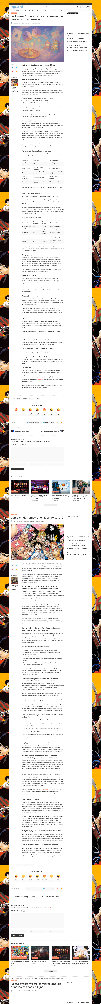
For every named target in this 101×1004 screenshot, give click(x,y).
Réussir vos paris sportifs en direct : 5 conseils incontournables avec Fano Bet (61, 497)
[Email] (16, 71)
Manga (13, 956)
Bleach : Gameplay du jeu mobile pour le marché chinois (14, 89)
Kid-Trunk (21, 23)
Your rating (13, 444)
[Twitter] (16, 67)
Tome (32, 864)
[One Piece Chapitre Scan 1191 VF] (40, 953)
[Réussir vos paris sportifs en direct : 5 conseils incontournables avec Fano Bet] (61, 487)
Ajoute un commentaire (35, 23)
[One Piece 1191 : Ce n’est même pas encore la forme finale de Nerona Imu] (81, 953)
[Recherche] (89, 7)
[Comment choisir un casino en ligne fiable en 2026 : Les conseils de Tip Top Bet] (40, 487)
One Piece (19, 864)
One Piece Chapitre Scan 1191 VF (77, 38)
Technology (31, 521)
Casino (18, 398)
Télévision (26, 864)
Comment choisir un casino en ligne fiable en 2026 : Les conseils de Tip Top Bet (40, 497)
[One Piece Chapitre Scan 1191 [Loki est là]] (20, 953)
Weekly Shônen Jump (21, 958)
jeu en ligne (25, 398)
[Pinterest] (12, 71)
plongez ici (40, 379)
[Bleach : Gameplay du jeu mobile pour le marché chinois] (14, 82)
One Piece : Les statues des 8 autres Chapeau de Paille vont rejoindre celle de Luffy (14, 588)
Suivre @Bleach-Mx (72, 516)
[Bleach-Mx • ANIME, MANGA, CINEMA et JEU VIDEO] (17, 7)
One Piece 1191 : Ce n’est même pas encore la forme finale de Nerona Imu (80, 963)
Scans (13, 958)
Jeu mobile (32, 398)
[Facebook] (12, 67)
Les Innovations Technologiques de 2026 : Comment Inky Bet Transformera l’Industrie (80, 497)
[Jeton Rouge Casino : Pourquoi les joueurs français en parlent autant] (20, 487)
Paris (38, 398)
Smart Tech (13, 13)
